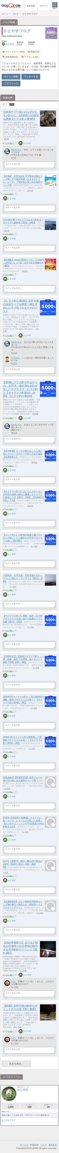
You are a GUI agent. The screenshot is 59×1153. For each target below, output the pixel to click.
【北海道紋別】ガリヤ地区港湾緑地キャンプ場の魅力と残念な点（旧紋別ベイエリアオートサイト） (23, 904)
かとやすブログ (17, 31)
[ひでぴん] (7, 359)
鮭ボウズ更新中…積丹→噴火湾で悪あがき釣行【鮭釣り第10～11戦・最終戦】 (23, 864)
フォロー (10, 1106)
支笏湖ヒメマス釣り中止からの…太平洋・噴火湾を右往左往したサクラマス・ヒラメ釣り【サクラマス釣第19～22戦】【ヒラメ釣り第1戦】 (20, 389)
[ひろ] (7, 983)
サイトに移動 (11, 76)
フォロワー (29, 1106)
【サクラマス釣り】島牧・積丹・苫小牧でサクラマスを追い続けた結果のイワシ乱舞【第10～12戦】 (23, 619)
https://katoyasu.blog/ (12, 36)
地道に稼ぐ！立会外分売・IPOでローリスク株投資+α (25, 1115)
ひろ (13, 981)
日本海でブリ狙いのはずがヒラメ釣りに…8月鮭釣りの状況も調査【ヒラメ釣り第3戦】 (21, 115)
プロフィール (11, 83)
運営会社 (52, 1145)
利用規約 (34, 1145)
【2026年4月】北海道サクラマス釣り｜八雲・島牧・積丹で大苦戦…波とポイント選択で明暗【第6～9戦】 (23, 659)
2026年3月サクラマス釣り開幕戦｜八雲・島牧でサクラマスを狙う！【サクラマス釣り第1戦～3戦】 (23, 740)
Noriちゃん (16, 150)
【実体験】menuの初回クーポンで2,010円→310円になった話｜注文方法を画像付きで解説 (23, 263)
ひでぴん (15, 358)
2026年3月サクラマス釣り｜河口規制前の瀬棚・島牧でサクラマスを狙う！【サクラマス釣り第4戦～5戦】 (23, 700)
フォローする (31, 76)
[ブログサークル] (11, 5)
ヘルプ (43, 1145)
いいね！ (10, 143)
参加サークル (48, 1106)
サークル (24, 1145)
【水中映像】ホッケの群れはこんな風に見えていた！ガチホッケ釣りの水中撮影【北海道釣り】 (23, 454)
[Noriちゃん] (7, 151)
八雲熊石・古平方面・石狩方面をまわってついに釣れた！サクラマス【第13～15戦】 (23, 578)
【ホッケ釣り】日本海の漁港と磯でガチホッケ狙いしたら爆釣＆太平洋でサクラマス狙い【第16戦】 (23, 538)
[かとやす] (20, 143)
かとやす (10, 44)
